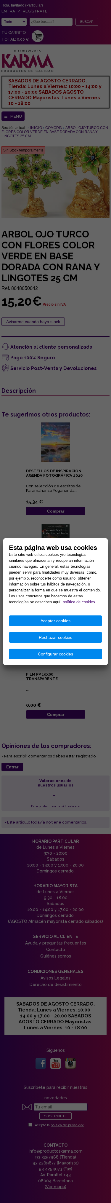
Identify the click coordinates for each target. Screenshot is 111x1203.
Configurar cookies (55, 654)
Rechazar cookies (55, 637)
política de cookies (79, 602)
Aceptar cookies (55, 620)
